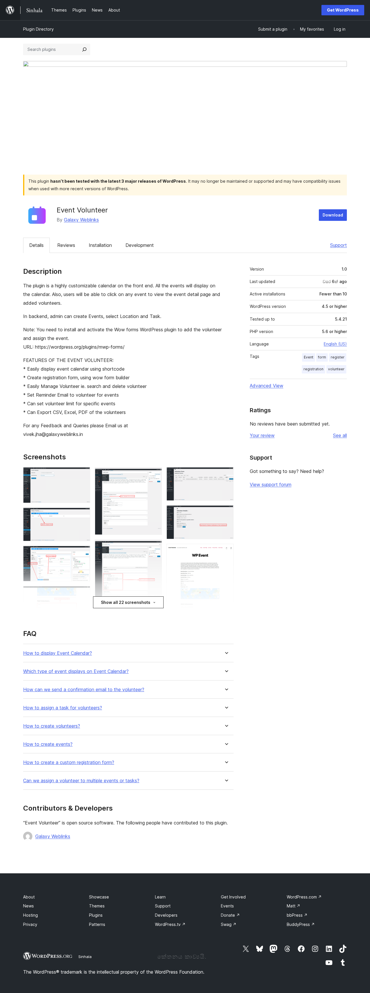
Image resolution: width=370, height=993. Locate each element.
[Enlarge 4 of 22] (82, 594)
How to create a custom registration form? (68, 762)
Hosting (30, 915)
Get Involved (233, 896)
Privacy (30, 924)
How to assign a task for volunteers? (62, 708)
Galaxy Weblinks (81, 220)
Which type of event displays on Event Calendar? (76, 671)
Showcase (99, 896)
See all (340, 435)
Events (227, 905)
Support (338, 245)
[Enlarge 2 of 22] (82, 515)
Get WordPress (343, 10)
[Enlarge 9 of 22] (154, 475)
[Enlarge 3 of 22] (82, 553)
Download (333, 214)
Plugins (96, 915)
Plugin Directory (38, 29)
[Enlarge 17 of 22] (226, 513)
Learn (160, 896)
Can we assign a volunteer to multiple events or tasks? (81, 780)
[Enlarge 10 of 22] (154, 547)
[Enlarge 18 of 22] (226, 551)
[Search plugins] (84, 49)
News (28, 905)
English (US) (335, 343)
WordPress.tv (170, 924)
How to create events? (48, 744)
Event (308, 357)
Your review (262, 435)
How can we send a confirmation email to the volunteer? (83, 689)
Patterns (97, 924)
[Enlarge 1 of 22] (82, 475)
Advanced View (266, 386)
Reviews (66, 245)
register (338, 357)
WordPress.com (304, 896)
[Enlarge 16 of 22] (226, 475)
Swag (228, 924)
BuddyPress (301, 924)
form (322, 357)
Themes (97, 905)
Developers (166, 915)
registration (313, 369)
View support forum (270, 484)
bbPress (297, 915)
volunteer (336, 369)
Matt (293, 905)
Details (36, 245)
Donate (230, 915)
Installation (100, 245)
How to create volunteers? (51, 726)
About (29, 896)
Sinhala (85, 956)
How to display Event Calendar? (57, 653)
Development (139, 245)
